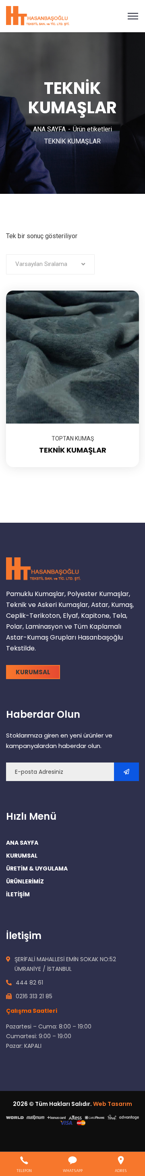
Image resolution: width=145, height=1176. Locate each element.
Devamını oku (123, 291)
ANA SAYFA (49, 129)
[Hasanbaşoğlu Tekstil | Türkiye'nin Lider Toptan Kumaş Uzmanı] (37, 15)
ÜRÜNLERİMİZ (25, 881)
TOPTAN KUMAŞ (73, 438)
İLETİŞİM (18, 894)
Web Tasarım (112, 1104)
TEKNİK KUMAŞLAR (72, 450)
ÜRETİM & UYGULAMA (37, 868)
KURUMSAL (21, 856)
